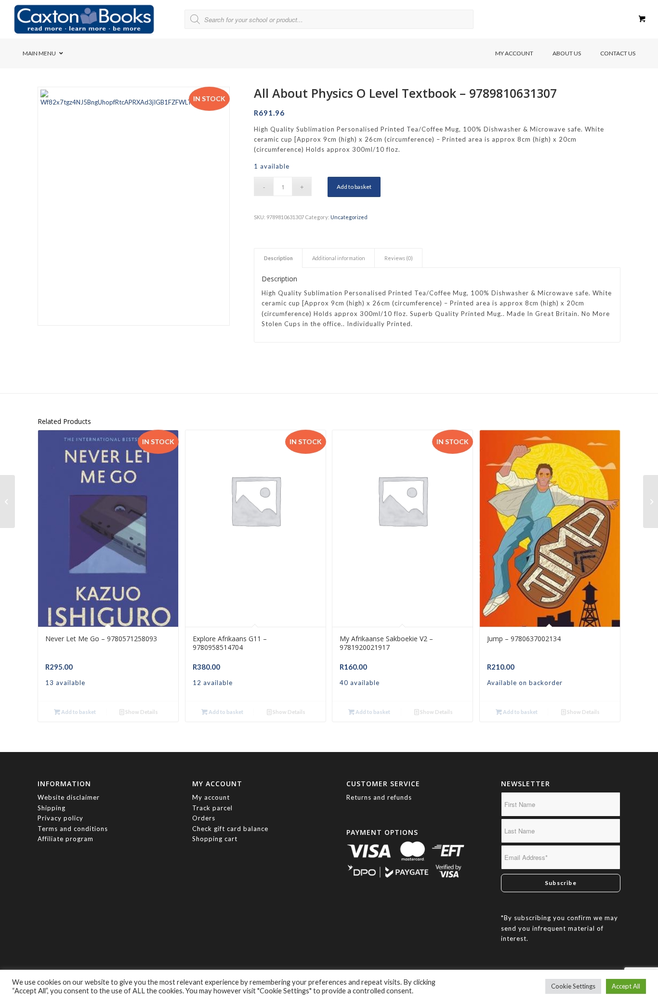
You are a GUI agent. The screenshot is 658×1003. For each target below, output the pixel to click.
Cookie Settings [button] (573, 986)
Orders (203, 818)
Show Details (141, 712)
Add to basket (354, 186)
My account (211, 797)
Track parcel (212, 808)
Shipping (52, 808)
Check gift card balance (230, 828)
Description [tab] (278, 258)
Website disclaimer (69, 797)
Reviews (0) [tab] (398, 258)
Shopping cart (214, 839)
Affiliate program (65, 839)
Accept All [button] (626, 986)
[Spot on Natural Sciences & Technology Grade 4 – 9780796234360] (650, 501)
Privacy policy (61, 818)
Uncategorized (349, 217)
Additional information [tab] (338, 258)
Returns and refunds (379, 797)
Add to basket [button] (78, 712)
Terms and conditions (73, 828)
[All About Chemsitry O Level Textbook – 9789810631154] (7, 501)
